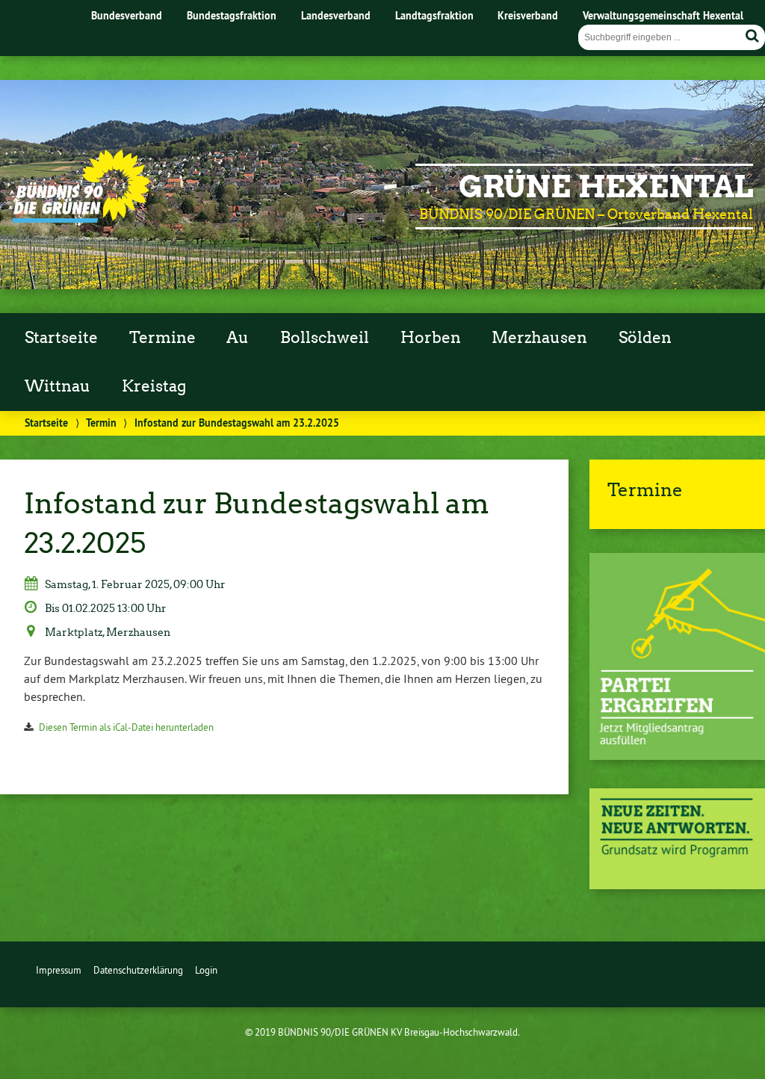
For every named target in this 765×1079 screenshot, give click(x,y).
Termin (101, 422)
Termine (162, 337)
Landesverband (336, 15)
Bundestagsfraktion (231, 15)
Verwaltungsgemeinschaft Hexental (663, 15)
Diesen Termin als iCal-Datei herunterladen (126, 727)
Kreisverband (528, 15)
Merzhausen (539, 337)
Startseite (61, 337)
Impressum (58, 970)
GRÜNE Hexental (606, 187)
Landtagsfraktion (434, 15)
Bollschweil (324, 337)
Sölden (645, 337)
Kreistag (154, 386)
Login (206, 970)
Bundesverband (126, 15)
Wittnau (57, 386)
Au (237, 337)
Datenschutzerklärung (138, 970)
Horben (430, 337)
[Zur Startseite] (81, 218)
